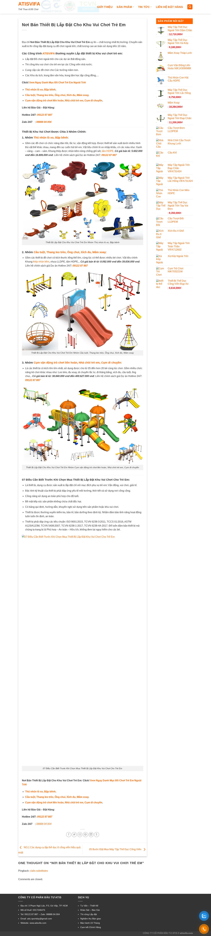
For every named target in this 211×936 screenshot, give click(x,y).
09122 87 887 (44, 115)
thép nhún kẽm (41, 261)
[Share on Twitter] (74, 834)
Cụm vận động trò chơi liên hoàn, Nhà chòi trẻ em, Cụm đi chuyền (63, 100)
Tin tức (144, 6)
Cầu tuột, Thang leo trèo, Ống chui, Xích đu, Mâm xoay (57, 95)
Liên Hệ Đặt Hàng (169, 6)
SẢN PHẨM (124, 6)
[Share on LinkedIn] (91, 834)
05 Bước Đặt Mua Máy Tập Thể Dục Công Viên (115, 849)
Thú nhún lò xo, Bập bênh (40, 89)
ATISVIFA (29, 3)
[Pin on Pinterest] (85, 834)
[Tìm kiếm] (190, 6)
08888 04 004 (43, 122)
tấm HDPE (108, 151)
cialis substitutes (39, 870)
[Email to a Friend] (79, 834)
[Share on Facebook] (68, 834)
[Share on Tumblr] (96, 834)
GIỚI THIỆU (105, 6)
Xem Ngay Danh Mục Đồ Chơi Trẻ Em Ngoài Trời (57, 82)
